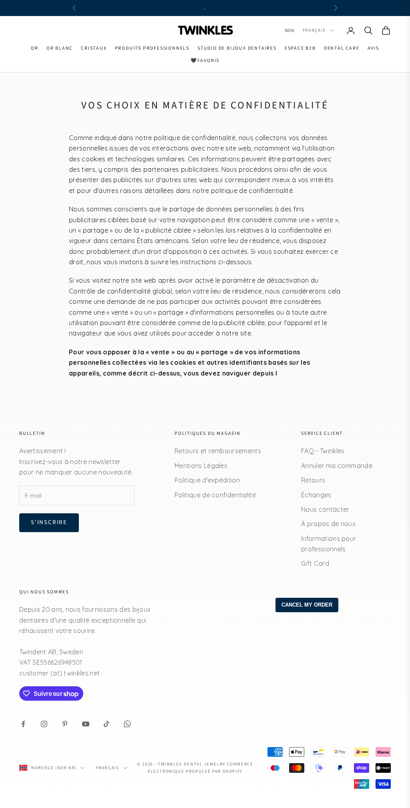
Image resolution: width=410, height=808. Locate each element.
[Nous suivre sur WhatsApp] (127, 724)
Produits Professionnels (152, 48)
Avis (373, 48)
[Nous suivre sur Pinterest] (65, 724)
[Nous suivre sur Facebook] (23, 724)
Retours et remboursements (218, 451)
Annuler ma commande (336, 466)
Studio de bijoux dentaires (237, 48)
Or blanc (59, 48)
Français (314, 30)
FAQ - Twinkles (322, 451)
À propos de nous (328, 524)
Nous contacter (325, 509)
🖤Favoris (205, 60)
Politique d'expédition (207, 480)
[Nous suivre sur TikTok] (106, 724)
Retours (313, 480)
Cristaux (94, 48)
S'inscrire (49, 522)
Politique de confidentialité (215, 495)
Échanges (316, 495)
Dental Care (342, 48)
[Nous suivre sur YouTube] (86, 724)
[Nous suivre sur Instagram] (44, 724)
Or (34, 48)
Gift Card (315, 563)
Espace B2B (300, 48)
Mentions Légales (201, 466)
